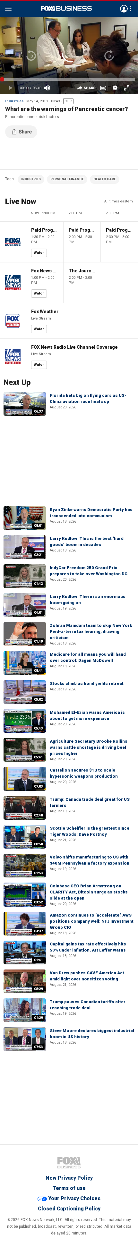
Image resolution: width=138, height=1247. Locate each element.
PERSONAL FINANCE (67, 179)
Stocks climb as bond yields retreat (87, 683)
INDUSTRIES (31, 179)
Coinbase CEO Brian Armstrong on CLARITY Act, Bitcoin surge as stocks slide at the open (89, 892)
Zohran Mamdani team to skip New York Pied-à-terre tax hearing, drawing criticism (91, 631)
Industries (14, 101)
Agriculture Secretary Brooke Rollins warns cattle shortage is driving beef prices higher (88, 747)
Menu (8, 9)
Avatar (124, 9)
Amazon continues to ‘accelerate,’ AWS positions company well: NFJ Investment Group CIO (92, 921)
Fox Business (66, 8)
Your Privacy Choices (74, 1198)
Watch (39, 253)
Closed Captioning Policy (69, 1209)
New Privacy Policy (69, 1178)
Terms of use (69, 1188)
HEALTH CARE (104, 179)
